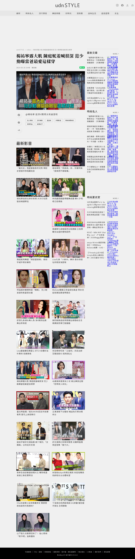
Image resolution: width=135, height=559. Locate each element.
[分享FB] (18, 114)
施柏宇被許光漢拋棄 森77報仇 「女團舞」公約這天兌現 (32, 443)
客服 (40, 552)
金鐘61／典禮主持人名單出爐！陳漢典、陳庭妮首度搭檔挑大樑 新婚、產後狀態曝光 (96, 150)
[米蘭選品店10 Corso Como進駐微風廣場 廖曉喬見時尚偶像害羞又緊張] (113, 80)
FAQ (35, 552)
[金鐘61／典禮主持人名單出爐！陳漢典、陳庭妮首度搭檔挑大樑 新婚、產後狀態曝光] (113, 149)
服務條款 (56, 552)
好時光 (68, 13)
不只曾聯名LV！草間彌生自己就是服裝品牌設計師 (96, 169)
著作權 (63, 552)
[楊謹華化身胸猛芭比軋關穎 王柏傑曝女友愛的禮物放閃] (68, 218)
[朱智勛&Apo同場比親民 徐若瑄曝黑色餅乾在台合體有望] (68, 461)
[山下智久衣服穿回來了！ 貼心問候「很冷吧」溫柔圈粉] (32, 522)
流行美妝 (40, 120)
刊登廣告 (28, 552)
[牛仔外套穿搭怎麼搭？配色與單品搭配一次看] (113, 214)
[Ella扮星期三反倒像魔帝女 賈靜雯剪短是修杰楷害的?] (32, 492)
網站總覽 (107, 552)
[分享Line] (18, 122)
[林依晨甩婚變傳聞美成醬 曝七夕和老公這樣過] (68, 187)
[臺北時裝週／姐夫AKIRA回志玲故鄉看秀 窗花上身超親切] (32, 400)
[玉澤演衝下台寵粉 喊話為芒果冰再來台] (68, 400)
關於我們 (98, 552)
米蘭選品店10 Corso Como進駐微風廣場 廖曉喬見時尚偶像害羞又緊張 (96, 81)
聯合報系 (81, 552)
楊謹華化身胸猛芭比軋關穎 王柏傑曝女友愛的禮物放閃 (67, 230)
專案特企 (30, 124)
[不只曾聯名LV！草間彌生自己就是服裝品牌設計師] (113, 169)
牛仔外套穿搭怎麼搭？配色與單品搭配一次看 (96, 213)
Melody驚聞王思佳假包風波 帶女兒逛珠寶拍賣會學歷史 (68, 291)
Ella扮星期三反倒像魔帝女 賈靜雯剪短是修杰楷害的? (32, 504)
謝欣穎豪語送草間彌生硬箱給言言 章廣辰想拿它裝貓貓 (67, 321)
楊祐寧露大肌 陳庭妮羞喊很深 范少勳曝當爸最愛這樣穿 (32, 382)
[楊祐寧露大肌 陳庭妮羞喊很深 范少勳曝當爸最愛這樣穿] (32, 370)
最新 (18, 13)
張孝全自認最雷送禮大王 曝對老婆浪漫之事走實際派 (32, 474)
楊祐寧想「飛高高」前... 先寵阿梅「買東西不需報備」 (67, 169)
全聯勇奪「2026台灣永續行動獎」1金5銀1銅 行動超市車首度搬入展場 (96, 92)
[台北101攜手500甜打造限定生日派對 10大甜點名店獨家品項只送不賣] (113, 70)
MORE (115, 54)
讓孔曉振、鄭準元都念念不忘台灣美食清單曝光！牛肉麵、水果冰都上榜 (96, 140)
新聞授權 (48, 552)
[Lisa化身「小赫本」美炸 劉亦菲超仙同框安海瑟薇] (68, 248)
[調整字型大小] (18, 130)
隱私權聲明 (72, 552)
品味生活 (92, 13)
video (29, 49)
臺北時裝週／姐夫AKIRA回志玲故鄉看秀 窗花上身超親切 (33, 413)
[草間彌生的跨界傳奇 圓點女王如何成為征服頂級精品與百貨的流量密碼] (113, 159)
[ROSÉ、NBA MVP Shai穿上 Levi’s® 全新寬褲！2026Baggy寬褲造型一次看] (113, 235)
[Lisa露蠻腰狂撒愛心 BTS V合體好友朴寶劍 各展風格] (32, 339)
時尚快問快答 (69, 120)
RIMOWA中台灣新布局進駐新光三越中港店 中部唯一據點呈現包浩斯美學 (96, 226)
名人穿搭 (30, 120)
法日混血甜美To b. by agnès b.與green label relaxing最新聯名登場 (96, 100)
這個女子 (40, 124)
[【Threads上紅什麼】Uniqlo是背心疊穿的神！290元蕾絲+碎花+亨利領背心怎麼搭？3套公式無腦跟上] (113, 255)
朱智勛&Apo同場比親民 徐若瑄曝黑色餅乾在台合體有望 (68, 474)
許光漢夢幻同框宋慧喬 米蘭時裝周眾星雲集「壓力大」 (67, 443)
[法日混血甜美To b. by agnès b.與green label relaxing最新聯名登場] (113, 100)
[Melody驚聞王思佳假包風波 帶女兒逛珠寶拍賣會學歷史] (68, 278)
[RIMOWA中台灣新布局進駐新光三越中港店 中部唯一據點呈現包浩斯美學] (113, 225)
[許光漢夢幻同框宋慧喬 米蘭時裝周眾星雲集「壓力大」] (68, 431)
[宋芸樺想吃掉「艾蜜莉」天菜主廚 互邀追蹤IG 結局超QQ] (68, 339)
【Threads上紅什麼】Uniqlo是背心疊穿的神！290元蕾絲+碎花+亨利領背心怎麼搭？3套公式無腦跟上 (96, 257)
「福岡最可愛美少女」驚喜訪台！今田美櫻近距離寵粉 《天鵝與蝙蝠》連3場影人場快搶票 (96, 61)
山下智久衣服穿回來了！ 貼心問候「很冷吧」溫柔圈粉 (32, 535)
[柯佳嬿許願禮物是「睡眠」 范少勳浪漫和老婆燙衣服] (32, 278)
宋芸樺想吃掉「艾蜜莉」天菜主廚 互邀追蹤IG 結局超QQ (67, 352)
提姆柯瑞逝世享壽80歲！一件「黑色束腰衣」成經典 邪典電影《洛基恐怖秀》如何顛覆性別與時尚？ (96, 131)
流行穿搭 (43, 13)
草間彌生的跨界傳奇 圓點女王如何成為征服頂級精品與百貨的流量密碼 (96, 160)
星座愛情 (105, 13)
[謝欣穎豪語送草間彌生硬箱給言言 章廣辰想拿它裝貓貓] (68, 309)
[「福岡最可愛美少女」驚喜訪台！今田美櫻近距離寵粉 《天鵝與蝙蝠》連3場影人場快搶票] (113, 60)
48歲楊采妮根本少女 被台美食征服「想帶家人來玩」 (67, 382)
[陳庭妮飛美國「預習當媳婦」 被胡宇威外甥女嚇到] (32, 248)
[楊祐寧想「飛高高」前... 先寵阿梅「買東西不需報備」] (68, 157)
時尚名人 (30, 13)
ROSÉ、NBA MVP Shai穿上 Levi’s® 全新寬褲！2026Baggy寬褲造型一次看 (96, 236)
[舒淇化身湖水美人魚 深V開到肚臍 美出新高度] (32, 309)
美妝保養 (56, 13)
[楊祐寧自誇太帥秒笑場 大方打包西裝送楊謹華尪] (32, 187)
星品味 (49, 120)
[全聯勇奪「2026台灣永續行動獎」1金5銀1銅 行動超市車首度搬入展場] (113, 90)
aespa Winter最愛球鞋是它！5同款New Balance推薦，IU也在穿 (96, 246)
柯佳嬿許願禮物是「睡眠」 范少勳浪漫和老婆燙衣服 (32, 291)
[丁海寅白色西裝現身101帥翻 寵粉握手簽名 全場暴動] (68, 492)
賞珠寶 (80, 13)
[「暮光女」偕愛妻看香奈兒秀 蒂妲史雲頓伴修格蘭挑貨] (32, 157)
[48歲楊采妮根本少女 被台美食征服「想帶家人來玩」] (68, 370)
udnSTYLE (20, 49)
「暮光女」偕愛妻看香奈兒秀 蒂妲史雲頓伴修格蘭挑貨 (32, 169)
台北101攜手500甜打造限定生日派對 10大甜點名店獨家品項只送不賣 (96, 70)
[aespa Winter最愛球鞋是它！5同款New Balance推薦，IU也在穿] (113, 245)
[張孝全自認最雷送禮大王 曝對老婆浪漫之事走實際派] (32, 461)
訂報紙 (89, 552)
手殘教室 (58, 120)
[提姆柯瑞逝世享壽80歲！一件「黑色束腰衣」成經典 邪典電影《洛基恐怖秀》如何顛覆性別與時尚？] (113, 129)
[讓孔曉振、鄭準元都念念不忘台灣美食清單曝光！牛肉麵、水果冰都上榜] (113, 139)
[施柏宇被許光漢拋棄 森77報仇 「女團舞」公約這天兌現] (32, 431)
